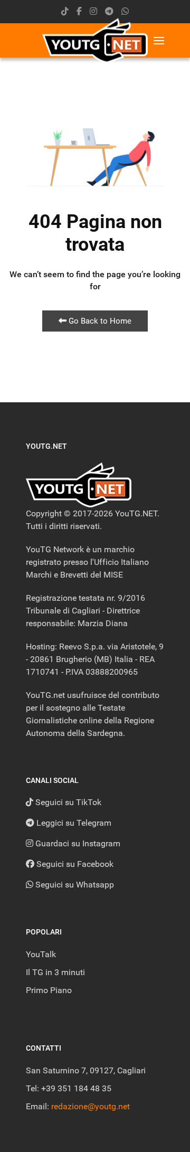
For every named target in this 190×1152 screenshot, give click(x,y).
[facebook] (79, 11)
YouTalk (41, 954)
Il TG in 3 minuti (55, 972)
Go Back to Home (98, 321)
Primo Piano (49, 990)
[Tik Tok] (65, 11)
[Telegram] (109, 11)
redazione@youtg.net (90, 1106)
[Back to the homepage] (95, 40)
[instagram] (93, 11)
